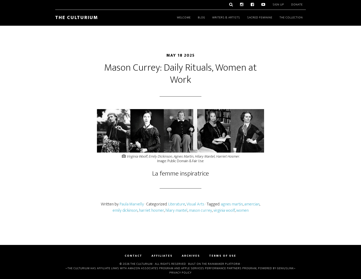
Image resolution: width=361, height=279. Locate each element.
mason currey (200, 210)
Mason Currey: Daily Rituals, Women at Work (180, 73)
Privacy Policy (180, 272)
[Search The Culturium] (231, 5)
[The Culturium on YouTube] (263, 5)
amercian (251, 204)
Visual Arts (195, 204)
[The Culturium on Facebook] (252, 5)
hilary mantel (176, 210)
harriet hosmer (151, 210)
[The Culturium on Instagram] (242, 5)
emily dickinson (125, 210)
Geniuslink (285, 268)
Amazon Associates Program (150, 268)
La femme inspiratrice (180, 173)
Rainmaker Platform (224, 263)
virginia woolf (224, 210)
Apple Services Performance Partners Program (219, 268)
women (242, 210)
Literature (176, 204)
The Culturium (76, 17)
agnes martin (232, 204)
